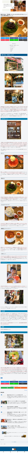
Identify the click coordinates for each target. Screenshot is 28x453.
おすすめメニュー (13, 46)
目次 (13, 43)
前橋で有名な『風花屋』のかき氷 (14, 45)
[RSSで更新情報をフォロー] (20, 388)
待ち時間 (12, 48)
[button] (26, 215)
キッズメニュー (13, 47)
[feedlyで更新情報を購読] (7, 388)
